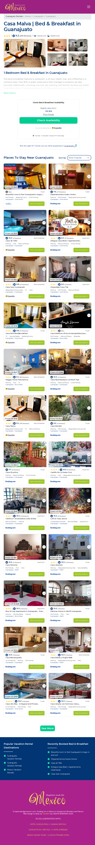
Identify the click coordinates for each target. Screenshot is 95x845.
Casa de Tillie (11, 241)
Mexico (28, 16)
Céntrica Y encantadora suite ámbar (21, 519)
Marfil (17, 570)
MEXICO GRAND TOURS (36, 835)
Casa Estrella (56, 426)
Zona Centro (19, 199)
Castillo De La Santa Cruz (61, 472)
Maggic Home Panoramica (17, 380)
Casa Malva (10, 426)
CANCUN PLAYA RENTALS (39, 830)
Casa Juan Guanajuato (15, 287)
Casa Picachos (12, 472)
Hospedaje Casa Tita (59, 287)
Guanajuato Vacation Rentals (14, 757)
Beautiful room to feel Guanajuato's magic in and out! (70, 753)
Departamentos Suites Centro (63, 194)
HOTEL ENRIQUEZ (60, 830)
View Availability (36, 204)
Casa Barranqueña (14, 658)
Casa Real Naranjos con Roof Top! (64, 380)
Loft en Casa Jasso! (58, 519)
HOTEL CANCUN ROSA (39, 824)
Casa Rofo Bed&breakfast (17, 333)
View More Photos (15, 64)
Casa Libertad (56, 565)
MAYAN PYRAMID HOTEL (58, 835)
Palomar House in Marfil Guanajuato (65, 611)
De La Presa (63, 338)
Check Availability (48, 120)
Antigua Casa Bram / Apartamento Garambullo (66, 768)
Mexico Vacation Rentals (14, 771)
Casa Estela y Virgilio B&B (61, 658)
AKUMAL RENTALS (58, 824)
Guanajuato (38, 16)
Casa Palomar (12, 565)
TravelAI (46, 814)
